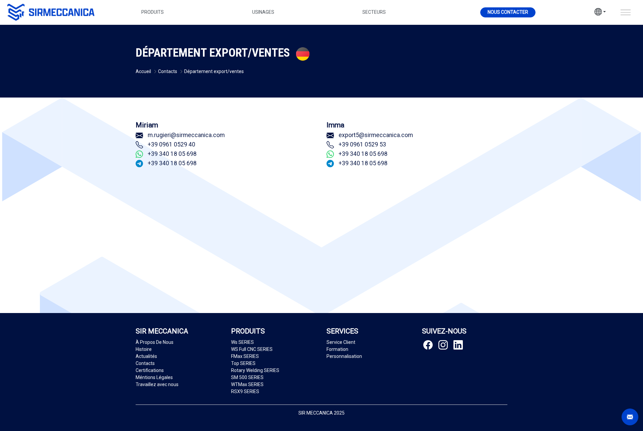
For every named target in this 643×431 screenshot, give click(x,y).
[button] (600, 13)
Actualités (146, 356)
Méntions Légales (154, 377)
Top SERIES (243, 363)
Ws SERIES (242, 342)
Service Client (341, 342)
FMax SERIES (245, 356)
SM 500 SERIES (247, 377)
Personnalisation (344, 356)
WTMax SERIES (247, 384)
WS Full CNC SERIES (252, 349)
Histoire (144, 349)
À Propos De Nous (154, 342)
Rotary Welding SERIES (255, 370)
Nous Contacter (508, 12)
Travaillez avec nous (157, 384)
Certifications (150, 370)
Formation (337, 349)
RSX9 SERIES (245, 391)
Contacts (145, 363)
